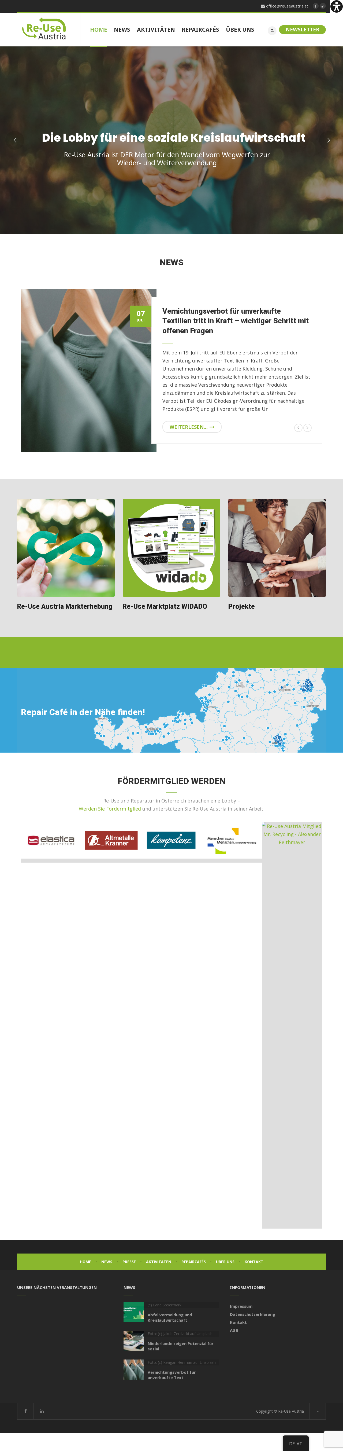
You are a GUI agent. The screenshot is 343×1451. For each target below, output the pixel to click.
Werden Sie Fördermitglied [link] (110, 808)
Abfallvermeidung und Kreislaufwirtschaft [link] (170, 1317)
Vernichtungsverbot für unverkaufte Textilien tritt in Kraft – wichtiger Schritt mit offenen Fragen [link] (235, 321)
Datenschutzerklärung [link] (252, 1314)
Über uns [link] (225, 1261)
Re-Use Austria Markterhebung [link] (64, 607)
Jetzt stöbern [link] (250, 185)
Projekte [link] (241, 607)
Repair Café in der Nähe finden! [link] (83, 712)
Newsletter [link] (302, 29)
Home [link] (85, 1261)
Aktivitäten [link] (158, 1261)
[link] (336, 6)
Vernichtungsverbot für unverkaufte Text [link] (172, 1374)
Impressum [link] (241, 1306)
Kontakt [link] (254, 1261)
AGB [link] (234, 1330)
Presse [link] (129, 1261)
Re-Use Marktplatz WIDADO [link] (165, 607)
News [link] (106, 1261)
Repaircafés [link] (193, 1261)
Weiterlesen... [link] (189, 427)
